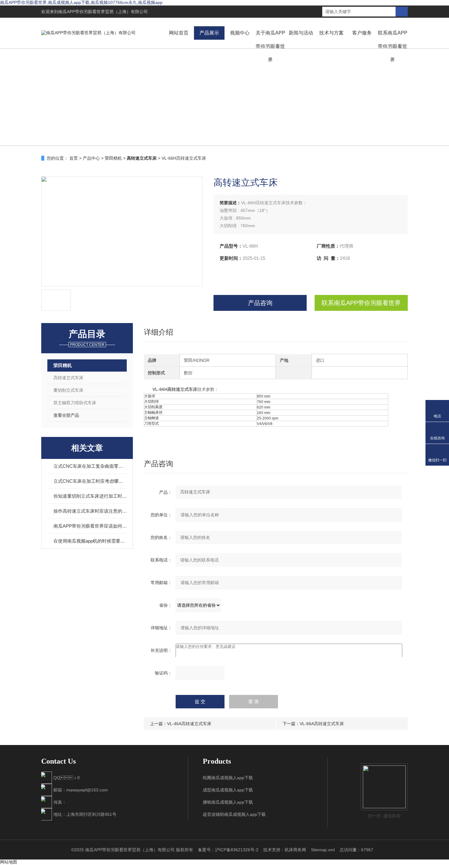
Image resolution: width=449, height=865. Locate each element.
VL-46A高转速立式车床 (189, 723)
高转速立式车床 (68, 377)
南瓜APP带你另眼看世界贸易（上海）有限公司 (103, 11)
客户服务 (362, 32)
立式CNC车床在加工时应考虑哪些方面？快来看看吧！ (90, 481)
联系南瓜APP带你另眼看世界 (392, 46)
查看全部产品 (66, 415)
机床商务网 (295, 849)
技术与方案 (331, 32)
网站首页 (178, 32)
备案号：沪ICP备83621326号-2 (228, 849)
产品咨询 (260, 303)
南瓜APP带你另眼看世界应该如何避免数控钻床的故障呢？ (90, 526)
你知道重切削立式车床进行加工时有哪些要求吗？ (90, 496)
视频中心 (240, 32)
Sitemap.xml (323, 849)
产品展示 (209, 32)
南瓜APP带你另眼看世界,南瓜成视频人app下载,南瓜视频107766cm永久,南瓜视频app (81, 2)
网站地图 (8, 862)
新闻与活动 (301, 32)
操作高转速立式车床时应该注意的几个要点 (90, 511)
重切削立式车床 (68, 390)
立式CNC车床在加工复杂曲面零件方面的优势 (90, 466)
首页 (73, 158)
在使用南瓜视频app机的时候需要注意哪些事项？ (90, 540)
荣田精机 (113, 158)
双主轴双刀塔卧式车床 (74, 402)
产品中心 (91, 158)
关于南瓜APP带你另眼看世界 (270, 46)
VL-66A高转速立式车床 (322, 723)
